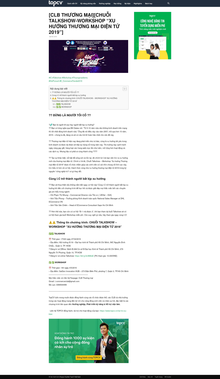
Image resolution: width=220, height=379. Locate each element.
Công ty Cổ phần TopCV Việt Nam (70, 377)
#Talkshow (56, 77)
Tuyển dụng (158, 377)
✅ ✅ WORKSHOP (64, 107)
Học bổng (117, 3)
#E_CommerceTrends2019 (70, 80)
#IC (50, 77)
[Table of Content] (125, 89)
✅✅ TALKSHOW (63, 104)
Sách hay (148, 3)
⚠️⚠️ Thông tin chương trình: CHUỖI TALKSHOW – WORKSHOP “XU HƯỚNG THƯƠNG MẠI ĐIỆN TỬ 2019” (84, 99)
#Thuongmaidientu (80, 77)
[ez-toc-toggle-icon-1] (123, 89)
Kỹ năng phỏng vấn (88, 3)
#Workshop (67, 77)
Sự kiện (128, 3)
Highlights (138, 3)
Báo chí (150, 377)
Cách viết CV (72, 3)
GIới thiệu (143, 377)
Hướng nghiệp (104, 3)
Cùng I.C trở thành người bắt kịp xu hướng (69, 95)
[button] (168, 4)
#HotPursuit (54, 80)
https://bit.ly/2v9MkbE (84, 255)
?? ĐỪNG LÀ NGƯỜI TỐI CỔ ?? (65, 92)
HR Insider (168, 377)
